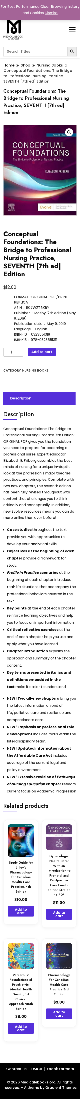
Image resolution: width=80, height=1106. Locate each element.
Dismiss (51, 12)
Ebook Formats (60, 1068)
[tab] (39, 398)
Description (20, 398)
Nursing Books (35, 370)
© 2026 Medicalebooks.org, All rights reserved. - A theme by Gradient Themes (40, 1085)
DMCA (36, 1068)
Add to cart (41, 351)
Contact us (16, 1068)
